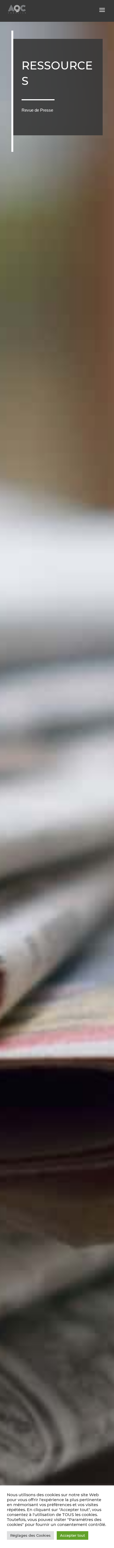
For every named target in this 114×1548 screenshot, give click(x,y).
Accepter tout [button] (72, 1535)
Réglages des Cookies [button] (30, 1535)
